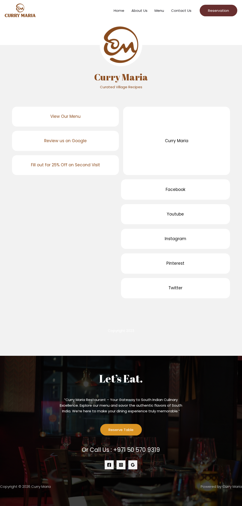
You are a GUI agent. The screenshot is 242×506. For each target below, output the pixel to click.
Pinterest (175, 263)
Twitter (175, 288)
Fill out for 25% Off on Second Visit (65, 165)
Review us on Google (65, 141)
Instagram (175, 239)
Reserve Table (121, 429)
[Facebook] (109, 464)
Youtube (175, 214)
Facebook (175, 189)
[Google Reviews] (132, 464)
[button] (218, 10)
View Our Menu (65, 116)
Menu (159, 10)
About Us (139, 10)
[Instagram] (121, 464)
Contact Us (181, 10)
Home (119, 10)
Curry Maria (176, 141)
